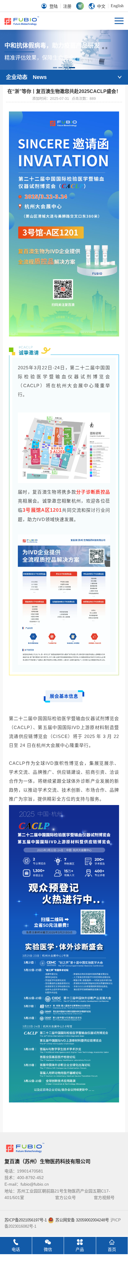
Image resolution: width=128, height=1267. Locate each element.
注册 (67, 6)
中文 (101, 6)
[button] (55, 67)
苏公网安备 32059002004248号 (82, 1220)
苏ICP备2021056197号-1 (25, 1220)
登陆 (53, 6)
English (117, 6)
